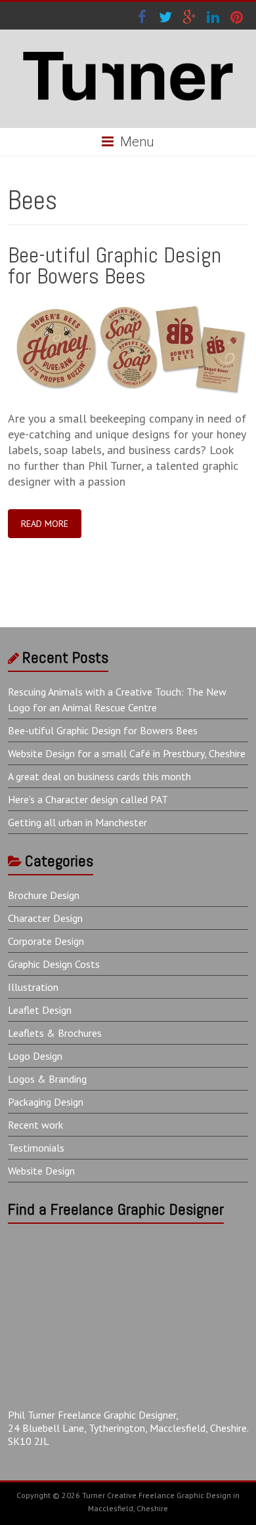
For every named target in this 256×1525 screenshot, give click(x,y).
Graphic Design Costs (54, 964)
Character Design (45, 918)
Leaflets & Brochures (55, 1032)
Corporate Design (46, 941)
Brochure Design (43, 895)
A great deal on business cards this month (99, 776)
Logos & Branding (47, 1078)
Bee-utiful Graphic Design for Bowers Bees (114, 265)
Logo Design (35, 1055)
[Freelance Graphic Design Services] (128, 45)
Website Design (41, 1170)
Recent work (35, 1124)
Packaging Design (45, 1101)
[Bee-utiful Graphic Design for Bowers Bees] (128, 304)
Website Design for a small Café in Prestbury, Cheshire (126, 753)
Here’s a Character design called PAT (88, 799)
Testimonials (36, 1147)
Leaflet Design (40, 1009)
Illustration (33, 986)
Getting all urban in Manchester (77, 822)
